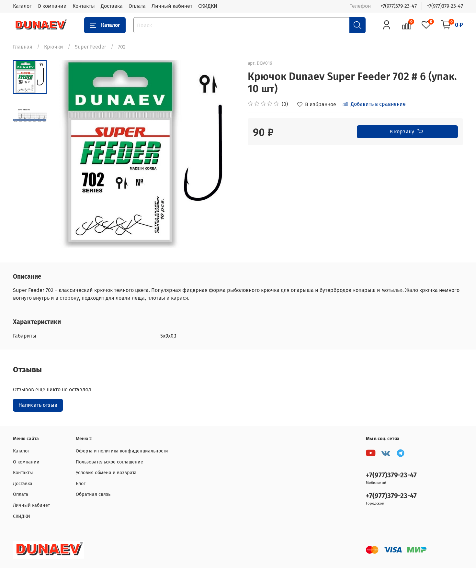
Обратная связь (93, 494)
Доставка (112, 6)
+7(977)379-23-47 (398, 6)
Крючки (53, 47)
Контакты (84, 6)
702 (122, 47)
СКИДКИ (207, 6)
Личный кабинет (172, 6)
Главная (22, 47)
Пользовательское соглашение (109, 462)
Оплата (137, 6)
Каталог (22, 6)
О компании (52, 6)
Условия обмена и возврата (106, 472)
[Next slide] (225, 154)
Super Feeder (90, 47)
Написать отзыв (37, 405)
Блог (80, 483)
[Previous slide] (63, 154)
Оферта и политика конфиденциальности (122, 451)
